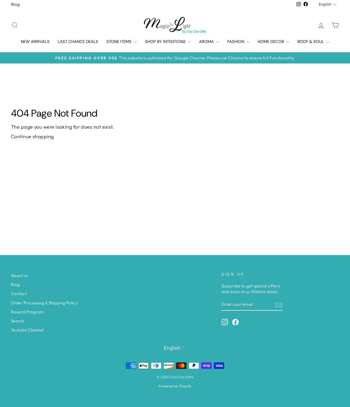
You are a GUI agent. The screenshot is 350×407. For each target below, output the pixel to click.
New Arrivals (35, 41)
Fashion (236, 41)
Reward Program (27, 311)
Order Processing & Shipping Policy (44, 302)
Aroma (207, 41)
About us (19, 275)
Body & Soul (311, 41)
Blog (15, 4)
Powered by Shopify (175, 386)
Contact (19, 293)
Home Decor (271, 41)
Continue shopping (32, 136)
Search (17, 321)
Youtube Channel (27, 330)
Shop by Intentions (166, 41)
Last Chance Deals (78, 41)
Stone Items (119, 41)
